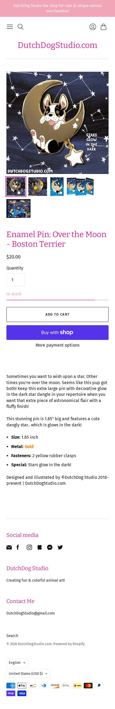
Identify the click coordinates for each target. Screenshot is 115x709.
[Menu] (10, 26)
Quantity (14, 268)
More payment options (57, 345)
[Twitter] (60, 548)
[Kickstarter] (39, 548)
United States (26, 674)
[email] (9, 548)
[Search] (21, 27)
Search (12, 636)
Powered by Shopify (69, 644)
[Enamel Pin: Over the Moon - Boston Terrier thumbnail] (15, 186)
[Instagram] (29, 548)
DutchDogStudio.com (57, 45)
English (15, 663)
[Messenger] (50, 548)
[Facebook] (18, 548)
